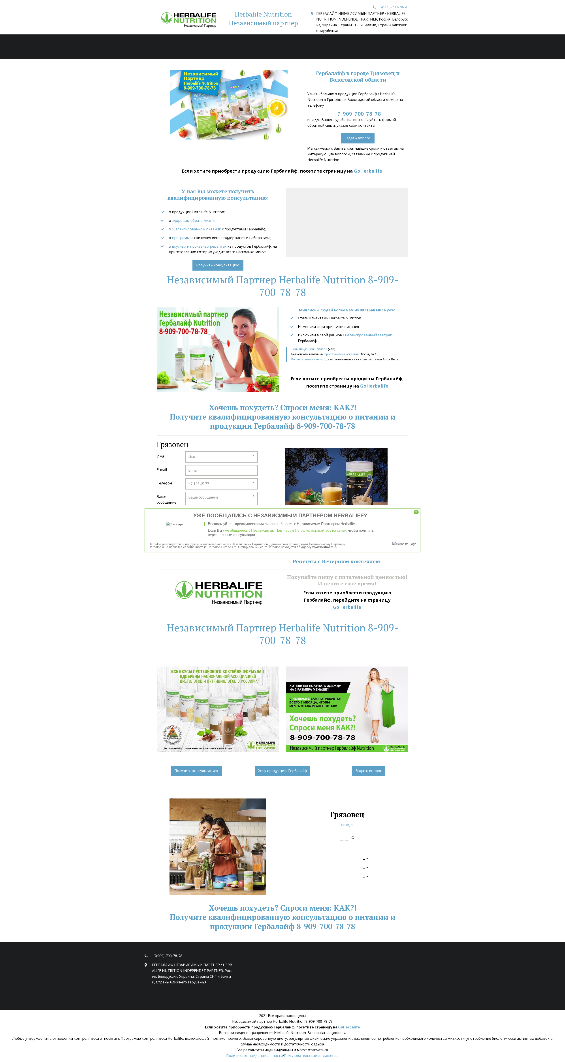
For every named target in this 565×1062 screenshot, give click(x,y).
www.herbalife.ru (324, 547)
